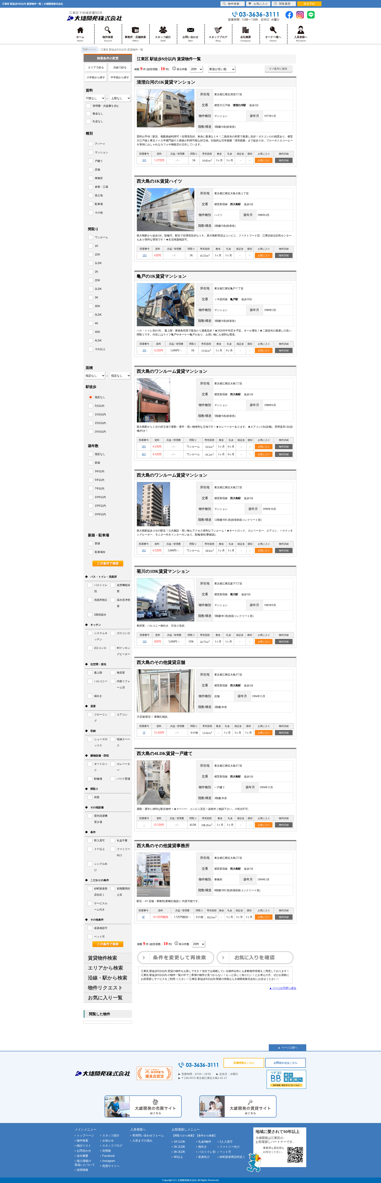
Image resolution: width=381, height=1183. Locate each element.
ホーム (80, 39)
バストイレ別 (206, 1151)
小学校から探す (96, 77)
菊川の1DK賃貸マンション (163, 571)
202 (145, 255)
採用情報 (82, 1170)
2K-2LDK (179, 1146)
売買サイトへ (111, 1166)
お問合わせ (84, 1150)
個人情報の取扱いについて (85, 1162)
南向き (202, 1146)
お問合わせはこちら (285, 1062)
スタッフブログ (218, 39)
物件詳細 (284, 160)
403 (144, 454)
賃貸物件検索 (102, 958)
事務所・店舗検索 (135, 39)
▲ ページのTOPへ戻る (282, 988)
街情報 (106, 1150)
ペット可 (225, 1151)
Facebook (108, 1155)
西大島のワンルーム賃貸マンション (172, 371)
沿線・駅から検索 (107, 978)
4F (143, 917)
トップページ (85, 1135)
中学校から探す (120, 77)
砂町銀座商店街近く (232, 1157)
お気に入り (264, 160)
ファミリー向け (230, 1146)
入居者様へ (300, 39)
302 (144, 550)
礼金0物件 (204, 1141)
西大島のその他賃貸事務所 (163, 845)
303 (144, 160)
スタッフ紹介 (163, 39)
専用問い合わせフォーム (148, 1135)
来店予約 (309, 3)
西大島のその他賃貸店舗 (161, 662)
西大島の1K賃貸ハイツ (159, 181)
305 (144, 446)
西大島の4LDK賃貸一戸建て (164, 753)
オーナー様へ (273, 39)
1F (144, 732)
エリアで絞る (96, 67)
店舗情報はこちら (243, 1062)
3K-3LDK (179, 1151)
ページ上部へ (289, 1047)
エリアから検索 (105, 968)
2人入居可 (226, 1141)
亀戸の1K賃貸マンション (162, 276)
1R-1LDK (179, 1141)
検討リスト (84, 1145)
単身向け (204, 1157)
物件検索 (108, 39)
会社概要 (245, 39)
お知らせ (108, 1140)
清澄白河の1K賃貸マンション (166, 82)
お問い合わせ (190, 39)
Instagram (108, 1160)
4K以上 (178, 1157)
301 (144, 350)
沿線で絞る (120, 67)
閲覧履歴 (285, 3)
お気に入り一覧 (105, 997)
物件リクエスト (105, 987)
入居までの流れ (142, 1140)
